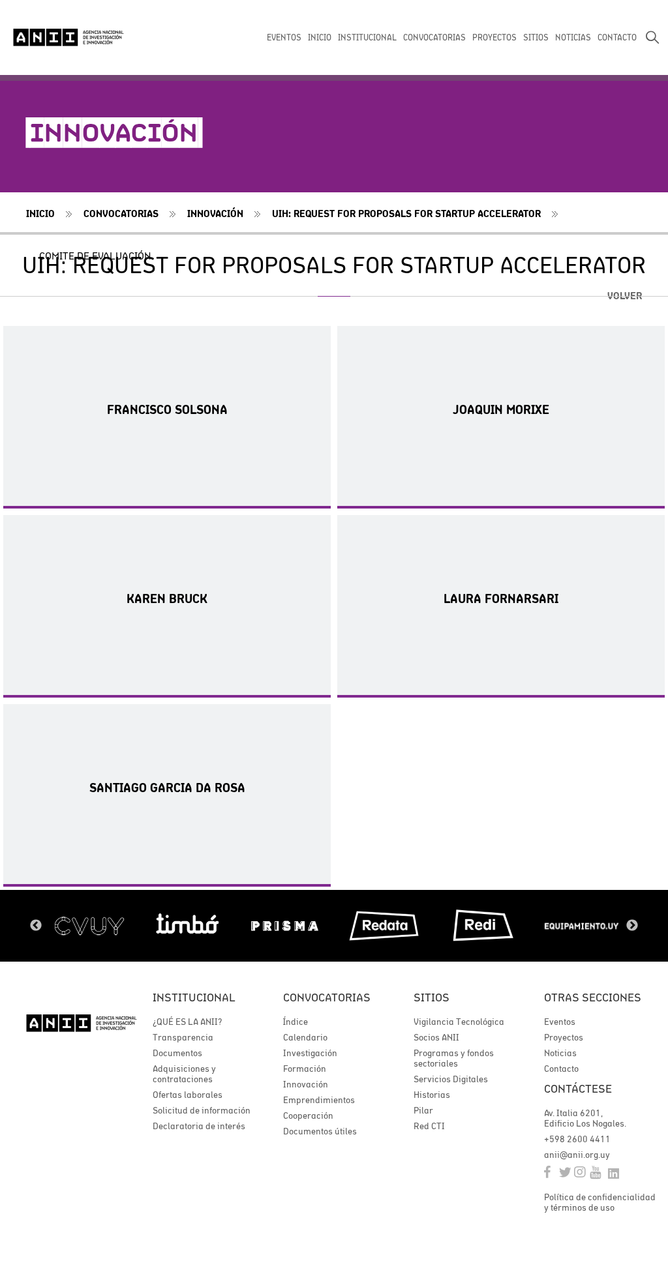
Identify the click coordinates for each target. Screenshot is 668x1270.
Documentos (177, 1053)
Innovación (215, 213)
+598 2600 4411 (577, 1139)
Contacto (561, 1068)
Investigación (310, 1053)
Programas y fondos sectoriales (454, 1058)
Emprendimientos (319, 1100)
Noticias (560, 1053)
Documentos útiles (320, 1131)
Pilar (423, 1110)
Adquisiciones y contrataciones (184, 1073)
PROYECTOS (494, 37)
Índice (295, 1021)
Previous (35, 925)
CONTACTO (617, 37)
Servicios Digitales (451, 1079)
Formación (304, 1068)
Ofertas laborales (187, 1094)
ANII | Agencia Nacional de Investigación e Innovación (68, 37)
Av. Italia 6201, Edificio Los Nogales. (585, 1118)
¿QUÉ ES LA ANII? (187, 1021)
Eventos (559, 1021)
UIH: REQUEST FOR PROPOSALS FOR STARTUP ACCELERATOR (406, 213)
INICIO (319, 37)
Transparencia (183, 1037)
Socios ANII (436, 1037)
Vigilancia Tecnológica (459, 1021)
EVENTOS (284, 37)
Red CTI (429, 1126)
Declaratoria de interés (199, 1126)
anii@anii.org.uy (577, 1154)
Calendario (305, 1037)
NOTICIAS (573, 37)
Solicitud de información (201, 1110)
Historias (432, 1094)
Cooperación (308, 1115)
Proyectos (563, 1037)
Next (632, 925)
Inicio (40, 213)
